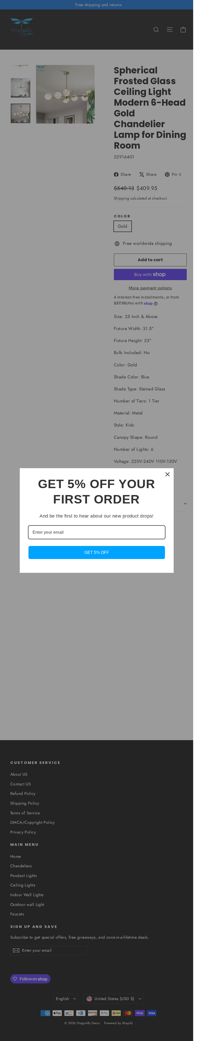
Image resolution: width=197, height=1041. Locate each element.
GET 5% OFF (96, 552)
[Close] (167, 474)
